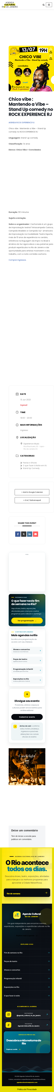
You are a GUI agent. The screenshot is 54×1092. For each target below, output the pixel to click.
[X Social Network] (23, 534)
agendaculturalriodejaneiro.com (27, 1082)
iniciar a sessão (24, 836)
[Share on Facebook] (17, 534)
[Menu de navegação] (49, 5)
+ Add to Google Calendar (32, 492)
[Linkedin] (29, 534)
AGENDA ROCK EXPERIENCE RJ (21, 122)
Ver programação (27, 620)
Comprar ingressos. (17, 260)
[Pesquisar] (44, 5)
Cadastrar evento (27, 717)
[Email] (35, 534)
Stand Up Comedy (31, 468)
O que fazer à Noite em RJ (35, 465)
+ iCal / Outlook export (32, 500)
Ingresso (24, 430)
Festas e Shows (30, 462)
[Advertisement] (27, 28)
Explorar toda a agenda (25, 936)
